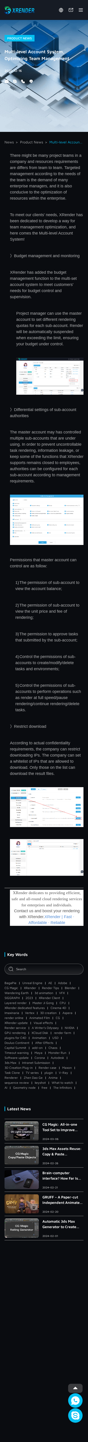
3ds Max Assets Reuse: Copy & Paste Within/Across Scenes (62, 1152)
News (9, 142)
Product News (31, 142)
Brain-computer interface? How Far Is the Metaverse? (60, 1176)
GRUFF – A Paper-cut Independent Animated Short (62, 1200)
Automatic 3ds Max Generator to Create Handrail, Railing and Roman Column (60, 1224)
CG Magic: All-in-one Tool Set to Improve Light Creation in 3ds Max (59, 1127)
